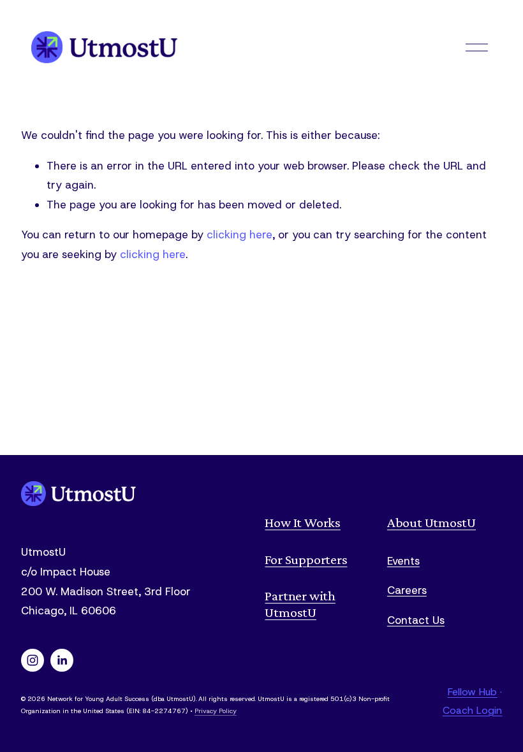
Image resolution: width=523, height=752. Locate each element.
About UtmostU (431, 522)
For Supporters (306, 559)
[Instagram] (32, 660)
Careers (407, 590)
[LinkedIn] (61, 660)
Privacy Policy (216, 711)
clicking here (239, 235)
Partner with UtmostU (300, 604)
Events (403, 561)
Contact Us (416, 620)
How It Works (302, 522)
